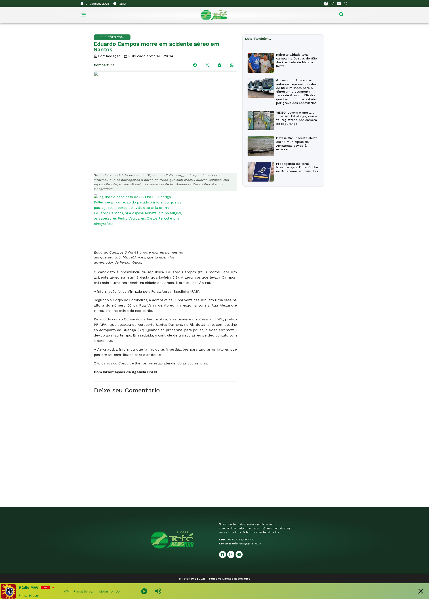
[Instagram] (332, 3)
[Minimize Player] (421, 591)
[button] (195, 65)
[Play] (144, 591)
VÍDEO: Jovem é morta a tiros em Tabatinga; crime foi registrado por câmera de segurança (296, 118)
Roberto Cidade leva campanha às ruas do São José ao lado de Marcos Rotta (296, 60)
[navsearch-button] (341, 15)
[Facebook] (326, 3)
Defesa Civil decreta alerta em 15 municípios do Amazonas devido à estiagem (296, 143)
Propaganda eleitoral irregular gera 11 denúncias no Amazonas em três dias (297, 167)
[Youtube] (339, 3)
